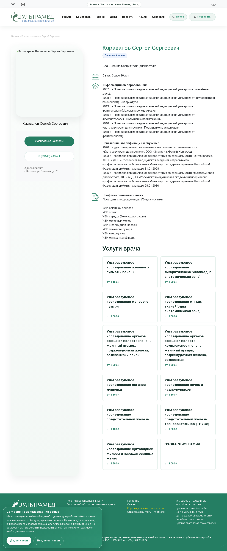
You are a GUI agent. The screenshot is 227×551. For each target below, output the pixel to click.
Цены (113, 17)
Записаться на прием (49, 141)
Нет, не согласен (48, 541)
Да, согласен (19, 541)
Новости (127, 17)
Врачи (100, 17)
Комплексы (83, 17)
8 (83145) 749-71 (49, 156)
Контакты (158, 17)
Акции (143, 17)
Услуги (66, 17)
